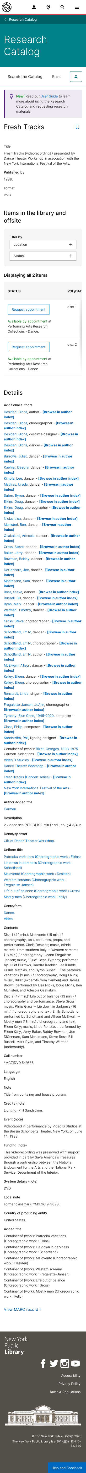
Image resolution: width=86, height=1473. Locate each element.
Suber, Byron (14, 495)
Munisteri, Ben (15, 524)
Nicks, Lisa (12, 518)
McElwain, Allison (17, 665)
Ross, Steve (13, 592)
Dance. (9, 913)
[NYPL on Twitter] (54, 1364)
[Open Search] (62, 7)
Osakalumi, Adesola (19, 536)
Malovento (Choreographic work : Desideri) (37, 874)
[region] (43, 328)
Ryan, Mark (13, 604)
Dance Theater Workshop (23, 766)
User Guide (49, 96)
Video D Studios (16, 760)
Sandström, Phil (16, 738)
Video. (9, 919)
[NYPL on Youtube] (76, 1364)
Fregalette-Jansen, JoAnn (24, 704)
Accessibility (71, 1375)
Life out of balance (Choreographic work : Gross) (42, 891)
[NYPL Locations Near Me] (48, 7)
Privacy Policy (70, 1384)
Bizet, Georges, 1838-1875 (57, 749)
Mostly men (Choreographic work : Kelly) (35, 897)
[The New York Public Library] (6, 7)
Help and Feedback (67, 1468)
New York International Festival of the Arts (36, 788)
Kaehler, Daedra (16, 467)
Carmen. (10, 809)
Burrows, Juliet (15, 456)
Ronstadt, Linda (16, 693)
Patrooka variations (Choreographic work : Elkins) (42, 857)
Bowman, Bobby (16, 559)
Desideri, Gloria (15, 412)
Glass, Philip (13, 727)
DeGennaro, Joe (16, 570)
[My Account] (34, 7)
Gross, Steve (14, 547)
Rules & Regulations (65, 1392)
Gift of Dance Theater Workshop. (29, 841)
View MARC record (21, 1309)
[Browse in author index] (58, 478)
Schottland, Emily (17, 632)
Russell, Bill (12, 598)
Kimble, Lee (13, 478)
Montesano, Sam (17, 581)
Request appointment (28, 309)
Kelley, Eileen (14, 676)
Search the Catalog (25, 76)
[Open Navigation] (77, 7)
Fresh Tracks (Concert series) (27, 777)
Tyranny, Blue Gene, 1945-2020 (29, 716)
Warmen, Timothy (17, 610)
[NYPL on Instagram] (65, 1364)
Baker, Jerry (13, 553)
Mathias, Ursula (16, 484)
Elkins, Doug (13, 501)
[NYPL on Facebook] (43, 1364)
